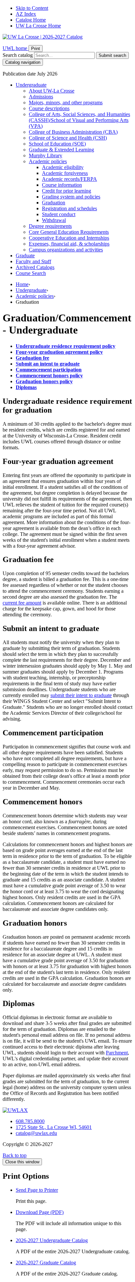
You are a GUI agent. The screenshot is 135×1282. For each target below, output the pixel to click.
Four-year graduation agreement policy (59, 352)
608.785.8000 (30, 1121)
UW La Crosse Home (38, 25)
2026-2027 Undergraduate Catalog (52, 1240)
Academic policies (48, 161)
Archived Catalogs (35, 267)
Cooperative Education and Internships (69, 238)
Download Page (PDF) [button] (40, 1212)
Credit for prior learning (66, 191)
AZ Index (26, 14)
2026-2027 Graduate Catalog (46, 1262)
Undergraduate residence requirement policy (65, 346)
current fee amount (22, 603)
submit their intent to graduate (81, 695)
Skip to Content (32, 8)
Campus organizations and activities (66, 249)
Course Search (31, 273)
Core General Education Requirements (69, 232)
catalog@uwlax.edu (36, 1133)
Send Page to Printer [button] (37, 1190)
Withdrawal (54, 220)
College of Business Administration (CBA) (73, 132)
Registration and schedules (69, 208)
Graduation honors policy (44, 381)
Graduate (25, 255)
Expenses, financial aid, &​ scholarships (69, 244)
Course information (62, 185)
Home (22, 284)
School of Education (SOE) (57, 143)
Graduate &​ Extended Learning (61, 149)
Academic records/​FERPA (69, 179)
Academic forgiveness (65, 173)
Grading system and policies (71, 196)
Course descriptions (49, 108)
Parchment (117, 1052)
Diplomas (26, 387)
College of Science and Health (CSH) (68, 138)
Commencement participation (49, 369)
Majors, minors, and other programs (66, 102)
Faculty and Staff (33, 261)
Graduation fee (32, 358)
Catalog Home (31, 20)
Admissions (41, 96)
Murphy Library (45, 155)
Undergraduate (31, 85)
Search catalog (18, 55)
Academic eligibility (63, 167)
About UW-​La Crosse (51, 91)
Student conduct (58, 214)
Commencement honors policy (49, 375)
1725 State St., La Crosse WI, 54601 (54, 1127)
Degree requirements (50, 226)
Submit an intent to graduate (48, 364)
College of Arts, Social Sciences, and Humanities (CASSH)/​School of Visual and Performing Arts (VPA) (79, 120)
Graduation (53, 202)
